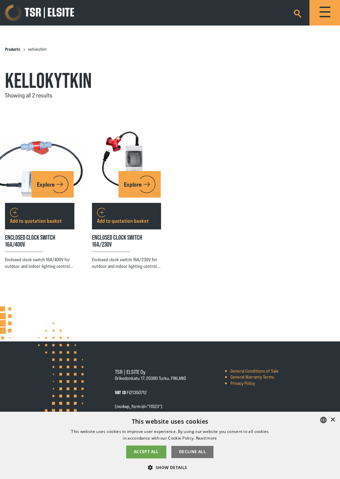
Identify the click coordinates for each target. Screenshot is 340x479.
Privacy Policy (242, 383)
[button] (170, 467)
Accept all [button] (146, 451)
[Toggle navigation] (324, 13)
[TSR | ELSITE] (39, 13)
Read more (206, 438)
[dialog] (170, 445)
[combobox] (323, 420)
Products (12, 49)
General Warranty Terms (252, 377)
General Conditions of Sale (254, 371)
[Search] (297, 12)
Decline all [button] (192, 451)
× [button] (332, 419)
